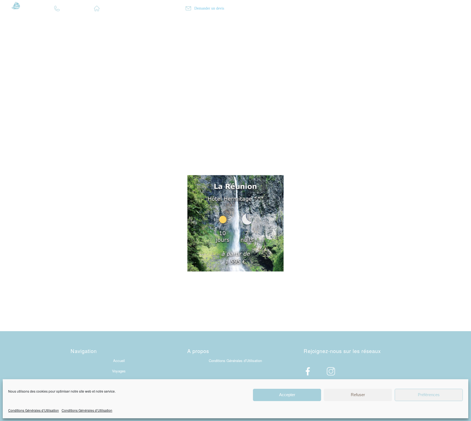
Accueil (119, 360)
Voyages (119, 370)
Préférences (429, 394)
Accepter (287, 394)
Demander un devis (208, 8)
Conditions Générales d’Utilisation (33, 410)
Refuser (358, 394)
